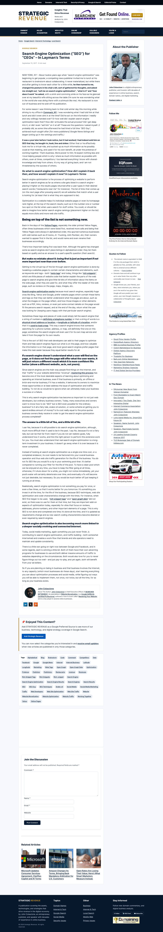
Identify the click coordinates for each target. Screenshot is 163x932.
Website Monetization (69, 594)
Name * (27, 798)
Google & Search (94, 2)
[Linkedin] (25, 604)
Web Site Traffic (73, 691)
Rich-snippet (59, 677)
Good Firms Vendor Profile (125, 339)
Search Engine (72, 677)
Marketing (37, 667)
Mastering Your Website (88, 596)
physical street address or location (38, 322)
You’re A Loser (112, 31)
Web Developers (37, 691)
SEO (23, 687)
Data (94, 657)
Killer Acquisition (42, 31)
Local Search (56, 41)
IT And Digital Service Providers (127, 370)
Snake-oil (59, 687)
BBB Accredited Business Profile (127, 345)
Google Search (29, 41)
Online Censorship (76, 31)
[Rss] (36, 604)
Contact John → (115, 100)
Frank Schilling (127, 270)
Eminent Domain (24, 31)
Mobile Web (88, 917)
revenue (72, 672)
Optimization (91, 667)
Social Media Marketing (89, 687)
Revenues (82, 672)
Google (36, 662)
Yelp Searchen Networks (124, 362)
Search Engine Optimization (32, 682)
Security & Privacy (77, 2)
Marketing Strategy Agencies (126, 367)
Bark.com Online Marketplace (126, 359)
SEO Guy (32, 687)
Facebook (26, 662)
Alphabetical (32, 657)
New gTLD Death (59, 31)
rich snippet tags (58, 499)
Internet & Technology (43, 41)
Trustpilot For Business (123, 356)
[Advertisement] (61, 727)
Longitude (26, 667)
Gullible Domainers (94, 31)
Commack (72, 657)
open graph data (80, 499)
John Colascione (58, 592)
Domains (48, 2)
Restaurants (60, 672)
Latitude (86, 662)
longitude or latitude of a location (74, 322)
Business (86, 906)
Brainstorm (52, 657)
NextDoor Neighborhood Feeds (127, 365)
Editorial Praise (110, 2)
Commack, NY (50, 112)
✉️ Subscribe (138, 913)
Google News (48, 662)
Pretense (25, 672)
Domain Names (59, 906)
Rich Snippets (44, 677)
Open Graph (61, 667)
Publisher (36, 672)
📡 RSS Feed (127, 913)
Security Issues (59, 920)
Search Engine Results (55, 682)
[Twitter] (31, 604)
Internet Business (73, 662)
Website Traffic (68, 696)
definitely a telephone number (57, 319)
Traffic (24, 691)
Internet (60, 662)
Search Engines (74, 682)
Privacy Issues (89, 920)
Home (39, 2)
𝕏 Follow (116, 913)
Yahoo (24, 701)
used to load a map (39, 325)
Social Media (72, 687)
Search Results (89, 682)
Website (86, 691)
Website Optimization (50, 696)
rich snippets (89, 273)
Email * (27, 805)
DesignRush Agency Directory (126, 342)
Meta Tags (49, 667)
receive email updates (88, 643)
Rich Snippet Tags (29, 677)
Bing (42, 657)
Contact (123, 2)
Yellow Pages (50, 225)
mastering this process (82, 373)
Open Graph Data (76, 667)
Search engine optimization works (38, 291)
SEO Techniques (46, 687)
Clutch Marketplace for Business (127, 348)
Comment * (29, 770)
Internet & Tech (61, 2)
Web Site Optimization (55, 691)
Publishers (48, 672)
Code (62, 657)
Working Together (84, 696)
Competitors (84, 657)
